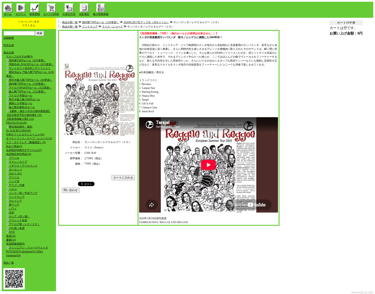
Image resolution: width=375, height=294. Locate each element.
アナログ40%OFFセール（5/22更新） (30, 87)
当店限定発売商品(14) (18, 154)
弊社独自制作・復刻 (20, 126)
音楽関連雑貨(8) (15, 243)
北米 (11, 212)
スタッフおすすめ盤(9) (19, 56)
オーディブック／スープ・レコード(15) (29, 138)
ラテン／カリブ (18, 161)
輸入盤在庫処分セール (22, 107)
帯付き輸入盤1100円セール (24, 99)
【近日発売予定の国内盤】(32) (24, 115)
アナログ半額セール (20, 95)
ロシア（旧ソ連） (19, 216)
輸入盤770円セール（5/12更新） (27, 91)
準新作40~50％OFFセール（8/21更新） (31, 64)
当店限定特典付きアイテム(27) (24, 150)
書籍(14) (11, 239)
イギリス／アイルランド (23, 165)
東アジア (14, 204)
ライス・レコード (112, 26)
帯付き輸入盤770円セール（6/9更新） (31, 79)
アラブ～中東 (17, 185)
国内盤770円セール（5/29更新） (27, 83)
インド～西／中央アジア (23, 193)
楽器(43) (11, 235)
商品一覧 (8, 262)
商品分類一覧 (70, 22)
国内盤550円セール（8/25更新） (27, 60)
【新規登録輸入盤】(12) (20, 118)
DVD (12, 232)
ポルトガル (15, 173)
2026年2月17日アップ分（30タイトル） (146, 22)
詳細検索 (8, 37)
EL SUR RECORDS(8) (18, 130)
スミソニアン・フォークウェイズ (28, 247)
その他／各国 (17, 228)
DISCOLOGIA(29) (16, 122)
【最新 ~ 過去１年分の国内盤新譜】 (30, 111)
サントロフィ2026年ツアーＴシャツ (30, 68)
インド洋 (14, 181)
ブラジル (14, 157)
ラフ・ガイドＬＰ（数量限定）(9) (26, 142)
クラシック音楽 (18, 220)
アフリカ (14, 177)
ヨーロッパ (15, 169)
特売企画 (8, 45)
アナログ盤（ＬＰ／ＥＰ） (24, 224)
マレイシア (15, 200)
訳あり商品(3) (14, 146)
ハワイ (13, 208)
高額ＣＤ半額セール (20, 103)
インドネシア (17, 196)
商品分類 (8, 52)
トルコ (13, 189)
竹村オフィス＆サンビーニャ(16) (25, 134)
